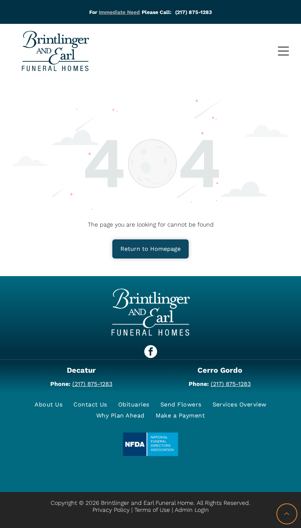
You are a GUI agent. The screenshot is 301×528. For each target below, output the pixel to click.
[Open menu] (283, 51)
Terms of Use (152, 509)
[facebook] (150, 352)
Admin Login (192, 509)
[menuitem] (48, 404)
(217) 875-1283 (92, 383)
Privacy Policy (111, 509)
